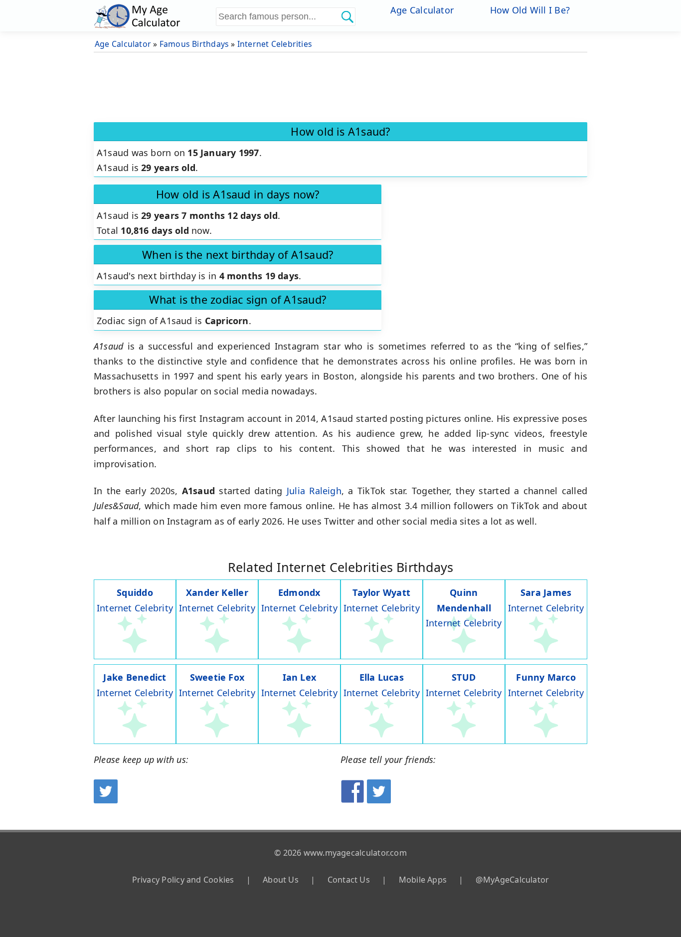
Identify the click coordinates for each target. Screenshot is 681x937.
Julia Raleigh (314, 491)
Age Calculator (422, 10)
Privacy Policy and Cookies (183, 879)
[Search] (347, 16)
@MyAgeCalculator (512, 879)
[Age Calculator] (153, 15)
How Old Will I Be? (530, 10)
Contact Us (349, 879)
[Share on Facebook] (352, 800)
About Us (281, 879)
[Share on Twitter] (379, 800)
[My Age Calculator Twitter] (106, 800)
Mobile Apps (423, 879)
